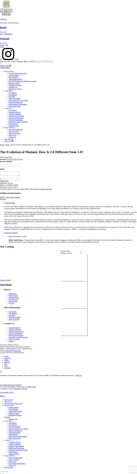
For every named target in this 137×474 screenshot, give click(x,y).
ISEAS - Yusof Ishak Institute (10, 197)
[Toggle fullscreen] (3, 471)
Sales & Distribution (15, 333)
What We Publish (14, 99)
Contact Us (12, 137)
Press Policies (13, 124)
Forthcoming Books (15, 79)
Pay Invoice (13, 110)
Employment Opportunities (18, 104)
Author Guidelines (15, 114)
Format (3, 159)
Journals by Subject (15, 89)
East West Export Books (17, 463)
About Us (7, 358)
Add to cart (4, 181)
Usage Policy (31, 387)
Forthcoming (13, 301)
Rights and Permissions (16, 448)
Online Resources (15, 432)
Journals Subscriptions (16, 331)
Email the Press (14, 126)
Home (2, 145)
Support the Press (14, 133)
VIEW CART (5, 66)
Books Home (13, 295)
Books (3, 27)
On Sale (11, 303)
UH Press (3, 19)
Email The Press (14, 339)
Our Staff (12, 97)
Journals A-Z (13, 87)
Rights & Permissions (16, 120)
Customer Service (15, 112)
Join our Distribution (15, 129)
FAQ (6, 366)
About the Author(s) (11, 233)
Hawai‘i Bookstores (15, 102)
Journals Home (14, 297)
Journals (5, 38)
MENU (2, 396)
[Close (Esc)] (7, 471)
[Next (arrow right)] (3, 473)
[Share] (5, 471)
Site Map (7, 368)
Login (2, 47)
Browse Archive (5, 280)
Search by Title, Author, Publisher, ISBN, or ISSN (17, 61)
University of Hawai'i (20, 389)
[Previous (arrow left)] (1, 473)
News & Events (14, 319)
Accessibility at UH (6, 392)
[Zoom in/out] (1, 471)
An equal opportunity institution (11, 385)
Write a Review (14, 131)
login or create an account (43, 189)
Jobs (5, 364)
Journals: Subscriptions (16, 116)
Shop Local (12, 135)
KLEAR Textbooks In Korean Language (22, 81)
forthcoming (8, 34)
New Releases (13, 77)
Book (7, 145)
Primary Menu (5, 68)
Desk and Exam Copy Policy (18, 100)
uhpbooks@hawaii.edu (13, 351)
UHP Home (13, 294)
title (7, 45)
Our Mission (13, 95)
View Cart (8, 141)
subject (2, 45)
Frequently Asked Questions (18, 122)
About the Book (9, 203)
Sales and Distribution (16, 118)
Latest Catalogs (14, 75)
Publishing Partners (15, 85)
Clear (21, 159)
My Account (8, 400)
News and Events (14, 106)
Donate (11, 341)
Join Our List (8, 139)
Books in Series (14, 83)
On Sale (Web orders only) (18, 73)
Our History (13, 93)
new (1, 34)
